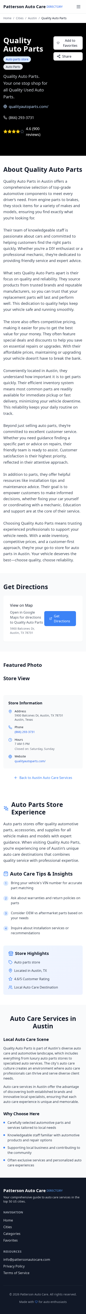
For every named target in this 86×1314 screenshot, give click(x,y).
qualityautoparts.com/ (28, 106)
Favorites (10, 1240)
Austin (32, 18)
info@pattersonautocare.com (26, 1259)
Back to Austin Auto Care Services (45, 777)
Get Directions (62, 618)
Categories (11, 1233)
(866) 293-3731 (21, 117)
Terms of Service (16, 1273)
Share (66, 56)
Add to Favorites (70, 43)
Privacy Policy (14, 1266)
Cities (20, 18)
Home (7, 18)
